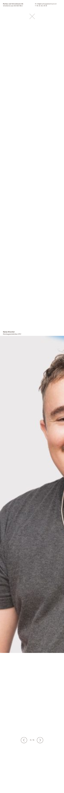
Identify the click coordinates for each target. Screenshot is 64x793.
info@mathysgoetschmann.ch (47, 4)
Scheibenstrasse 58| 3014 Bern (13, 5)
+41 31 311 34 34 (41, 6)
